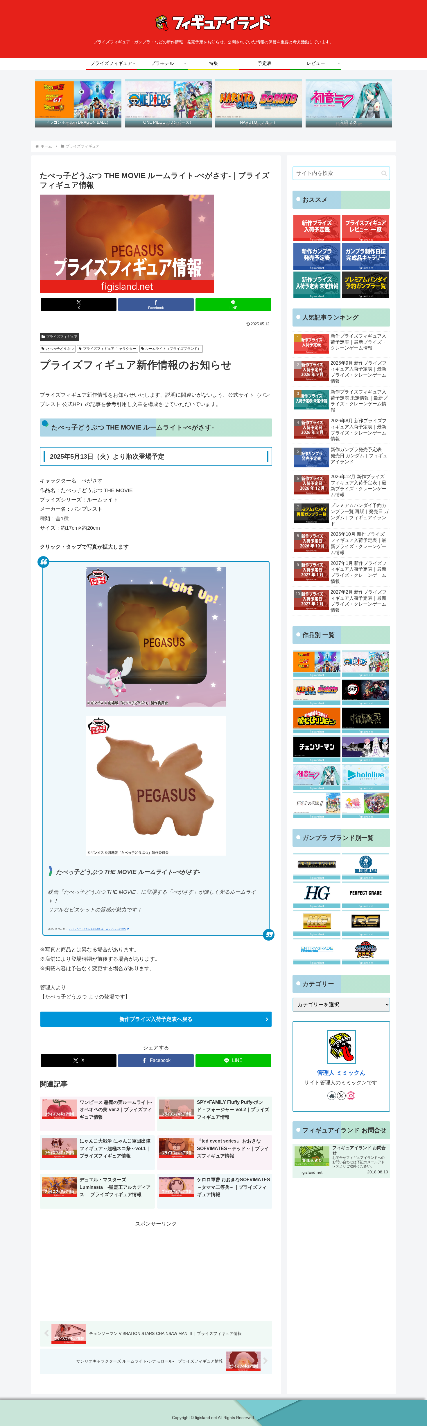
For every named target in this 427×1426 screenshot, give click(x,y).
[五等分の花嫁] (316, 805)
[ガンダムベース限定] (365, 866)
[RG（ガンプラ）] (365, 923)
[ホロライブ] (365, 777)
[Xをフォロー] (341, 1095)
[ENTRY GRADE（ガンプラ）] (316, 951)
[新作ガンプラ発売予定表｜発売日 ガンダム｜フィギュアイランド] (316, 256)
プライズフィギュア (62, 337)
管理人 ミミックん (341, 1073)
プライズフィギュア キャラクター (109, 349)
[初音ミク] (316, 777)
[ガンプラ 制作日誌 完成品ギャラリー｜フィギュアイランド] (365, 256)
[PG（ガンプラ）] (365, 895)
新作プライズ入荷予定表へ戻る (156, 1019)
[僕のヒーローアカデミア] (316, 720)
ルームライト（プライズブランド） (173, 349)
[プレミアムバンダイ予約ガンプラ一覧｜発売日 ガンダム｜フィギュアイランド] (365, 285)
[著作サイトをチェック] (331, 1095)
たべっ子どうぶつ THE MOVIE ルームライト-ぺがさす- (97, 929)
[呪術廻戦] (365, 720)
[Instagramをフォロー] (351, 1095)
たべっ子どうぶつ (60, 349)
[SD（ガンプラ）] (365, 951)
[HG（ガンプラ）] (316, 895)
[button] (384, 173)
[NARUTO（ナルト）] (316, 692)
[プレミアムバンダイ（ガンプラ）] (316, 866)
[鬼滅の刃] (365, 692)
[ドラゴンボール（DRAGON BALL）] (316, 663)
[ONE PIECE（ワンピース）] (365, 663)
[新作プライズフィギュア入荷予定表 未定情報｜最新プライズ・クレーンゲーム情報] (316, 285)
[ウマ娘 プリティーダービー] (365, 805)
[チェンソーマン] (316, 748)
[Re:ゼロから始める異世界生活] (365, 748)
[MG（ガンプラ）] (316, 923)
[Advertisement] (156, 1269)
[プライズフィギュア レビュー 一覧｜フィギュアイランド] (365, 228)
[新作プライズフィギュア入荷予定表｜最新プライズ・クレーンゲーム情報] (316, 228)
